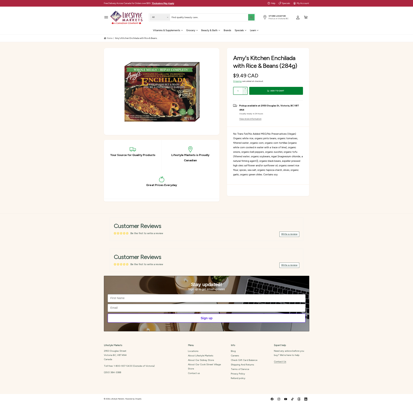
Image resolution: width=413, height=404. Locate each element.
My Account (303, 3)
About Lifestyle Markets (200, 355)
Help (273, 3)
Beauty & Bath (209, 30)
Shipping (237, 81)
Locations (193, 351)
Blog (233, 351)
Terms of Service (240, 369)
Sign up (206, 318)
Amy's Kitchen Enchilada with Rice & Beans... (136, 38)
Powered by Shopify (133, 399)
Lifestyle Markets (117, 399)
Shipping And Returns (242, 364)
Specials (286, 3)
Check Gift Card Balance (244, 360)
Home (109, 38)
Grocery (190, 30)
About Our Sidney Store (201, 360)
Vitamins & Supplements (166, 30)
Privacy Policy (238, 373)
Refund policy (238, 378)
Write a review (289, 234)
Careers (235, 355)
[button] (106, 17)
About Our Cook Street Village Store (204, 366)
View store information (250, 119)
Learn (253, 30)
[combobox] (213, 17)
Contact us (194, 373)
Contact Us (280, 361)
